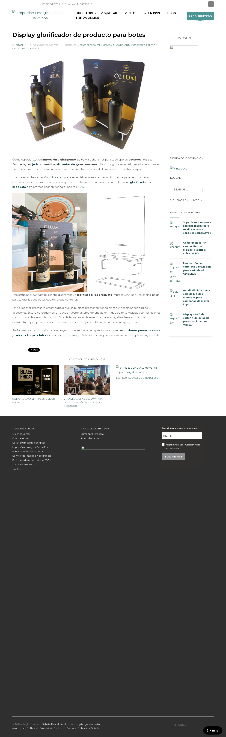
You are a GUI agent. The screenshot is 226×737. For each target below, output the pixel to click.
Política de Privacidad (39, 728)
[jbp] (36, 4)
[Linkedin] (15, 4)
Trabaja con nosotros (24, 464)
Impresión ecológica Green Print (30, 447)
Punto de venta (30, 48)
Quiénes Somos (21, 433)
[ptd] (31, 4)
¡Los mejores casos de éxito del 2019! (137, 378)
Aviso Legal (18, 728)
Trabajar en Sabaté (89, 728)
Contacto (17, 469)
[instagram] (20, 4)
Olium (80, 187)
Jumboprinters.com (92, 433)
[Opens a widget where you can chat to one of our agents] (212, 730)
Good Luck (51, 177)
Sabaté (20, 45)
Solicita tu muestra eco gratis (28, 442)
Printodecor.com (91, 438)
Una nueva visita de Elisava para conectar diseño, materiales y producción (83, 402)
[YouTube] (25, 4)
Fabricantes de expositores (27, 451)
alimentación (65, 164)
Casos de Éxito (88, 45)
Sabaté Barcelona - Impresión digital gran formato (71, 724)
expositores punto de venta (140, 330)
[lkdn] (189, 724)
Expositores (138, 45)
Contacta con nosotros (62, 335)
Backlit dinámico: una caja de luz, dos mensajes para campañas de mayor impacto (196, 297)
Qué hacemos (20, 438)
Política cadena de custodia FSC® (32, 460)
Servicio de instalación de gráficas (31, 455)
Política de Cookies (65, 728)
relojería (32, 164)
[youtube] (200, 724)
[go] (206, 189)
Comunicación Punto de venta (113, 45)
